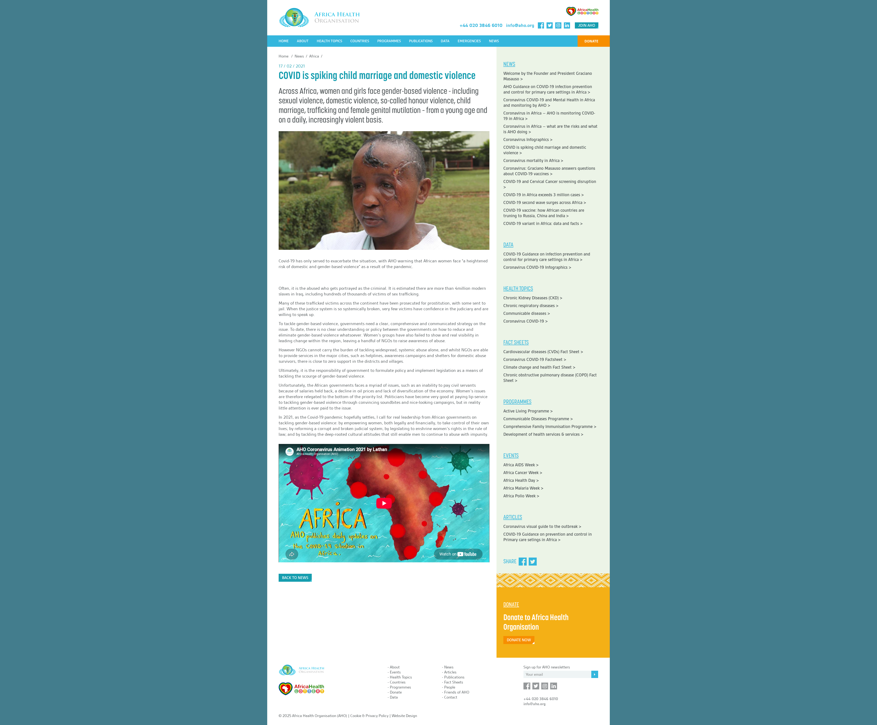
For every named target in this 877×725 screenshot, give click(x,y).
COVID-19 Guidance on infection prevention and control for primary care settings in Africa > (546, 256)
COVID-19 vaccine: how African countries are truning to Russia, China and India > (543, 213)
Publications (421, 41)
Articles (450, 672)
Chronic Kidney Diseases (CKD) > (533, 298)
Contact (450, 697)
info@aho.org (520, 25)
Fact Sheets (453, 682)
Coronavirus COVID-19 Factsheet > (534, 359)
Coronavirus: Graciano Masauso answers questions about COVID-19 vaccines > (549, 171)
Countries (359, 41)
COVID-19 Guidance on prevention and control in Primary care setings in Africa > (547, 537)
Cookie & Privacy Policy (369, 715)
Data (445, 41)
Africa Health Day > (521, 480)
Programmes (389, 41)
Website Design (404, 715)
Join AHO (586, 25)
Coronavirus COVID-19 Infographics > (537, 267)
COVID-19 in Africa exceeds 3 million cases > (543, 195)
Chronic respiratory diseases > (531, 305)
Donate (591, 41)
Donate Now (519, 640)
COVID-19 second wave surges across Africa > (544, 202)
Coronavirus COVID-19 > (525, 321)
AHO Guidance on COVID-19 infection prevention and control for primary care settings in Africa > (547, 89)
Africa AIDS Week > (521, 465)
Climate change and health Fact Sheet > (539, 367)
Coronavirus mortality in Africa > (533, 160)
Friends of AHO (456, 692)
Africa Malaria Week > (523, 488)
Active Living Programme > (528, 411)
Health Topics (329, 41)
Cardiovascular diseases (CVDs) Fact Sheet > (543, 352)
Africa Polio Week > (521, 496)
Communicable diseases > (526, 313)
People (449, 687)
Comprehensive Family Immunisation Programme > (550, 426)
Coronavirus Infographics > (528, 139)
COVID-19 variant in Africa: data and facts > (543, 223)
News (494, 41)
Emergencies (469, 41)
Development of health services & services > (543, 434)
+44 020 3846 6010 (481, 25)
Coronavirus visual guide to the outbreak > (542, 526)
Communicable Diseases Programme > (538, 419)
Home (284, 41)
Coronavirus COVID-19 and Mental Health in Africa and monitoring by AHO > (549, 102)
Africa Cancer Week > (522, 472)
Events (395, 672)
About (303, 41)
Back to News (295, 577)
